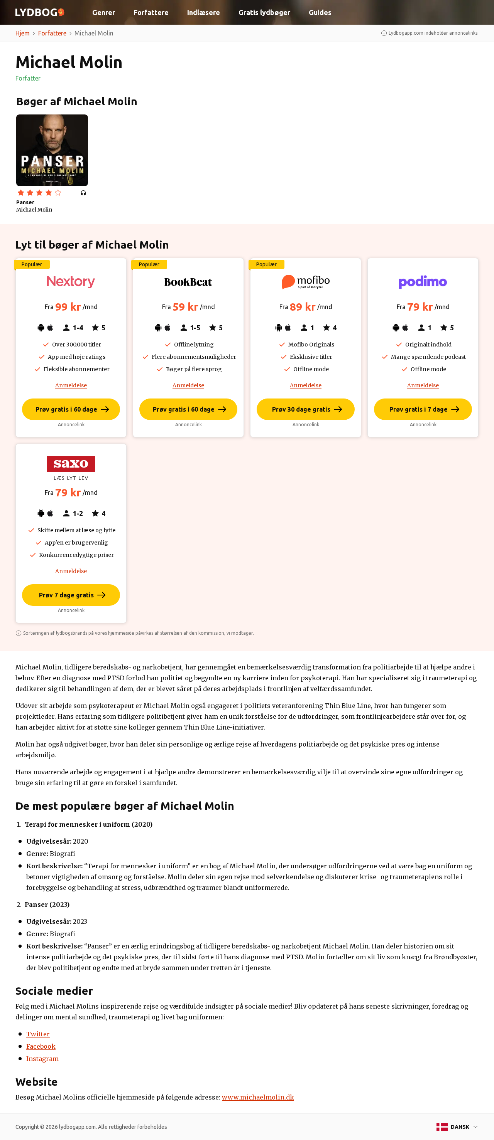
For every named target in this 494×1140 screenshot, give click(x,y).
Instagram (42, 1059)
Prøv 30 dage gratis (301, 409)
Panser (25, 202)
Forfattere (151, 12)
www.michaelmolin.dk (258, 1097)
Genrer (103, 12)
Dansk (460, 1127)
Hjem (22, 33)
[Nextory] (71, 282)
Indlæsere (203, 12)
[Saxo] (71, 468)
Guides (320, 12)
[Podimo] (423, 282)
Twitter (38, 1034)
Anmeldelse (71, 385)
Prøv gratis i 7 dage (418, 409)
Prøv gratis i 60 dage (66, 409)
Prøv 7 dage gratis (66, 595)
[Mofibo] (306, 282)
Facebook (41, 1046)
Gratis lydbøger (264, 12)
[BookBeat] (188, 282)
